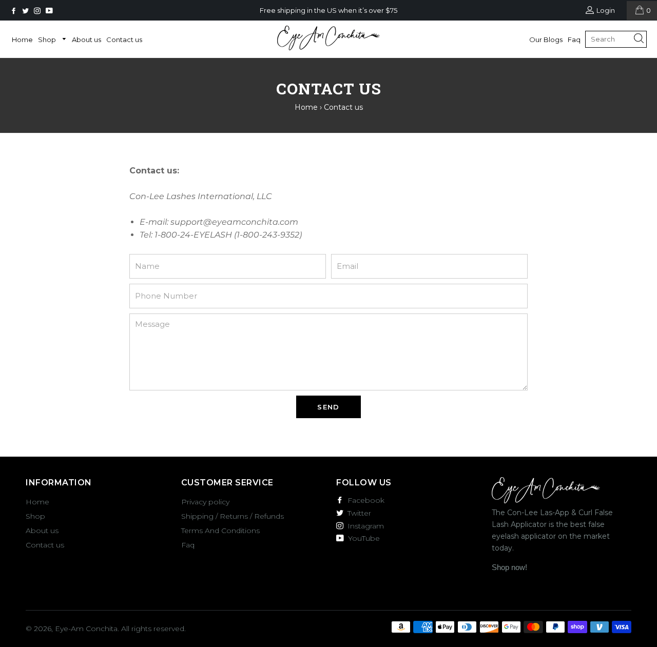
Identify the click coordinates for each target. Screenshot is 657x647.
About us (86, 39)
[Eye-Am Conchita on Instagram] (38, 11)
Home (22, 39)
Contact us (124, 39)
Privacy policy (205, 501)
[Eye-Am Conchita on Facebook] (14, 11)
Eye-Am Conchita (86, 628)
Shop (47, 39)
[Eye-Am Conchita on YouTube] (50, 11)
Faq (574, 39)
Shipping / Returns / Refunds (232, 516)
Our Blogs (546, 39)
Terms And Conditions (220, 530)
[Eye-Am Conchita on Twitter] (26, 11)
